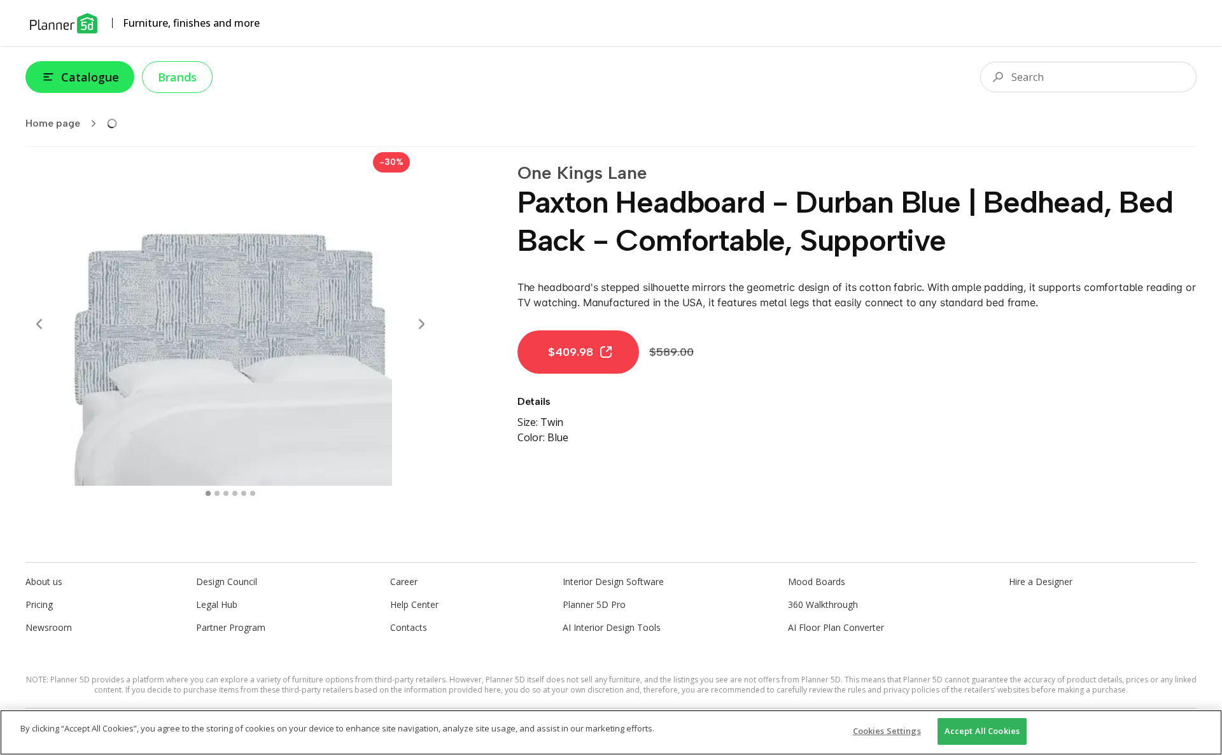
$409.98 (570, 352)
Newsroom (48, 627)
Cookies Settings (887, 731)
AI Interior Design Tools (612, 627)
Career (404, 581)
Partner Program (230, 627)
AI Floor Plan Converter (836, 627)
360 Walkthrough (823, 604)
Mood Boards (816, 581)
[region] (611, 732)
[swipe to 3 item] (234, 493)
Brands (177, 77)
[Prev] (39, 324)
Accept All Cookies (982, 731)
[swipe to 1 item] (217, 493)
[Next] (421, 324)
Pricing (39, 604)
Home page (52, 123)
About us (43, 581)
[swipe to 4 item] (243, 493)
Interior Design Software (613, 581)
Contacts (408, 627)
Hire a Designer (1040, 581)
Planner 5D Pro (594, 604)
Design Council (226, 581)
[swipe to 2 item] (225, 493)
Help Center (414, 604)
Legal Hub (216, 604)
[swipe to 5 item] (252, 493)
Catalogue (90, 77)
